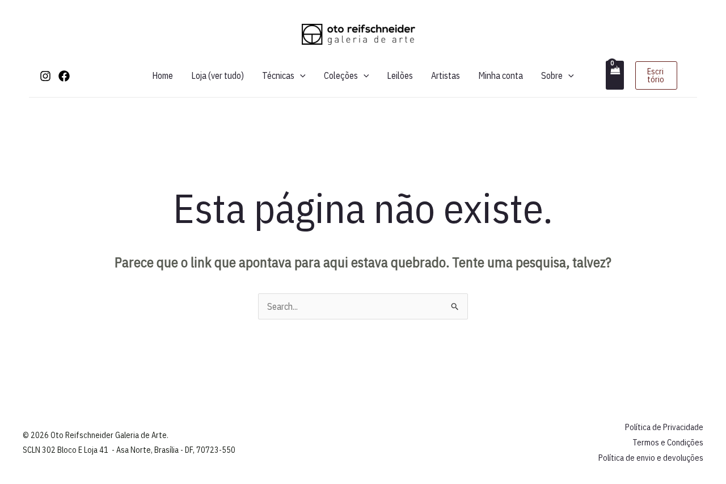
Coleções (341, 75)
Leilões (400, 75)
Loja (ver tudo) (217, 75)
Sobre (552, 75)
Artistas (445, 75)
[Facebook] (64, 76)
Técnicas (278, 75)
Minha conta (500, 75)
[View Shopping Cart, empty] (615, 75)
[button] (300, 75)
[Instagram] (45, 76)
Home (162, 75)
